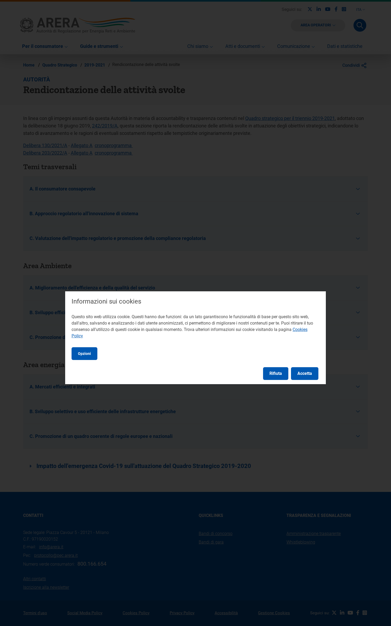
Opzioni (84, 353)
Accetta (304, 373)
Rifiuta (275, 373)
